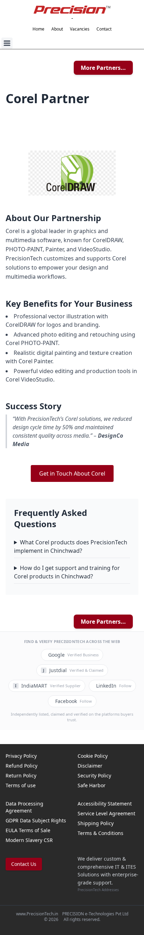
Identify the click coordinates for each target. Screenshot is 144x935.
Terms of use (21, 785)
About (57, 29)
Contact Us (23, 864)
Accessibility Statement (105, 803)
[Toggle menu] (7, 43)
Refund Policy (21, 765)
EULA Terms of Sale (28, 830)
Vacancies (79, 29)
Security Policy (94, 775)
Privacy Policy (21, 755)
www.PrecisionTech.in (37, 914)
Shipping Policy (96, 823)
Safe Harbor (92, 785)
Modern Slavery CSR (29, 840)
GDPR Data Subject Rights (36, 820)
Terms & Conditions (100, 833)
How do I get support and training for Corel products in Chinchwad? (67, 572)
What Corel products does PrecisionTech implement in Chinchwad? (70, 546)
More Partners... (103, 68)
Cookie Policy (93, 755)
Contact (103, 29)
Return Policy (21, 775)
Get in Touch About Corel (72, 473)
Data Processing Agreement (24, 807)
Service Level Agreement (106, 813)
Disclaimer (90, 765)
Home (38, 29)
